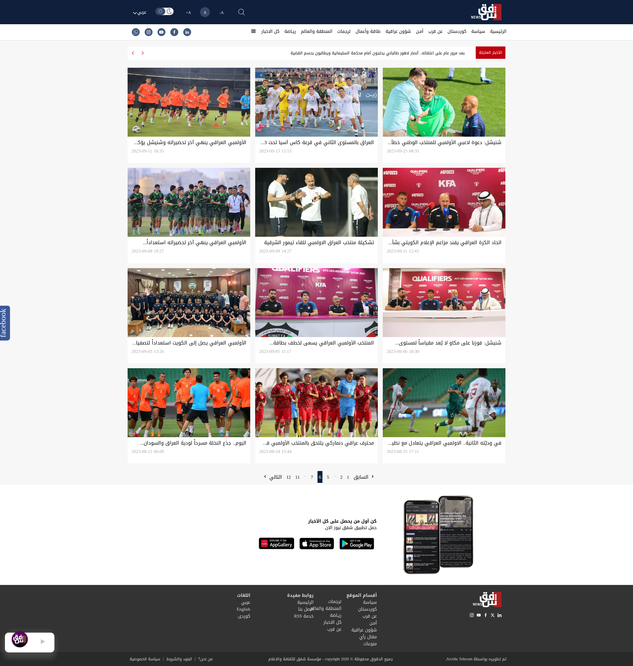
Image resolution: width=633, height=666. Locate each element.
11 (297, 477)
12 (288, 477)
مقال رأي (368, 637)
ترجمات (344, 31)
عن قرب (435, 31)
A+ (188, 12)
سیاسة (478, 31)
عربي (245, 602)
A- (222, 12)
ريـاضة (290, 31)
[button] (132, 53)
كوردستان (457, 31)
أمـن (419, 31)
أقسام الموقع (361, 595)
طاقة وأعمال (368, 31)
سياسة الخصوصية (145, 659)
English (243, 609)
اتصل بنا (306, 609)
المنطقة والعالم (316, 31)
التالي (275, 477)
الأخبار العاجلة (490, 52)
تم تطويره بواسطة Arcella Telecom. (475, 659)
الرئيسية (498, 31)
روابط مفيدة (300, 595)
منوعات (370, 644)
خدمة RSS (304, 616)
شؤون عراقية (398, 31)
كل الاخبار (270, 31)
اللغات (243, 595)
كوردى (244, 616)
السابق (362, 477)
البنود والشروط (179, 659)
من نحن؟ (205, 659)
